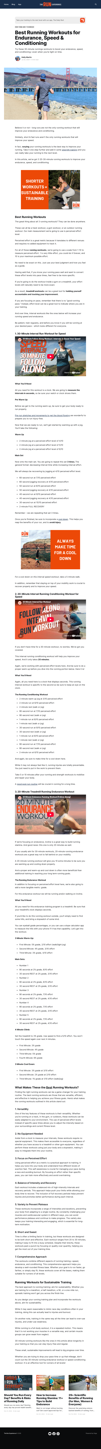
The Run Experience (10, 1433)
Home (6, 4)
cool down (63, 519)
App (19, 4)
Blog (13, 4)
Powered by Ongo (91, 1433)
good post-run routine (27, 784)
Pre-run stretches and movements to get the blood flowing (42, 415)
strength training (69, 150)
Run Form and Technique (24, 27)
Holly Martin (27, 57)
